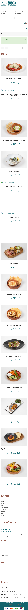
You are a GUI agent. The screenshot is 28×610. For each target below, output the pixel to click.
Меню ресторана (4, 567)
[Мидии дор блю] (14, 159)
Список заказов (4, 552)
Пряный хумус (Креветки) (14, 294)
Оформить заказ (4, 555)
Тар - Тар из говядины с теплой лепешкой (14, 449)
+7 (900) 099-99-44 (20, 594)
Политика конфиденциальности (14, 606)
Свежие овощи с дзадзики (14, 387)
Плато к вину (14, 263)
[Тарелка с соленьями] (14, 468)
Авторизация (4, 545)
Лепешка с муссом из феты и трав (14, 140)
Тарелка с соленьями (14, 480)
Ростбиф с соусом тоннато (14, 356)
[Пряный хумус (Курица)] (14, 313)
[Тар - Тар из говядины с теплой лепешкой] (14, 437)
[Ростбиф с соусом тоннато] (14, 344)
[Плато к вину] (14, 251)
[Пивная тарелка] (14, 213)
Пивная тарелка (14, 217)
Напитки (2, 515)
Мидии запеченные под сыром (14, 186)
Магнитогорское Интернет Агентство (14, 604)
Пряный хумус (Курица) (14, 325)
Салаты (2, 503)
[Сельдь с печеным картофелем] (14, 406)
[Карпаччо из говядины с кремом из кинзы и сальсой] (14, 90)
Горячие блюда (4, 507)
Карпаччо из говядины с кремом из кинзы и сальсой (14, 94)
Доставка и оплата (5, 574)
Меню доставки (12, 34)
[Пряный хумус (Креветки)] (14, 282)
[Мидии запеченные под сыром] (14, 183)
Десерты (2, 513)
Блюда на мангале (5, 509)
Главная (5, 34)
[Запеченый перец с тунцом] (14, 67)
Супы (2, 505)
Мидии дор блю (14, 171)
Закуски (2, 501)
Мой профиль (4, 549)
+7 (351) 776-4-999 (6, 11)
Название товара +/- (17, 48)
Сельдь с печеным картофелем (14, 418)
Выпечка (3, 511)
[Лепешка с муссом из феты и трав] (14, 128)
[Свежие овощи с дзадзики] (14, 375)
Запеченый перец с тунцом (14, 79)
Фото (2, 577)
